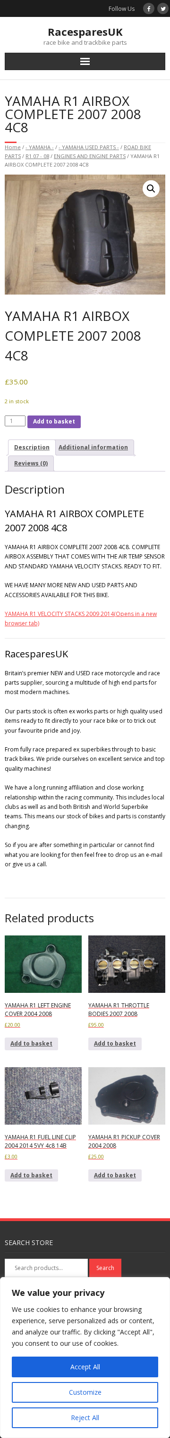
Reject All (85, 1417)
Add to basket (54, 421)
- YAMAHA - (40, 147)
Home (13, 147)
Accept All (85, 1366)
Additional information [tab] (93, 447)
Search (105, 1268)
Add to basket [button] (31, 1043)
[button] (151, 188)
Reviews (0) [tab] (31, 463)
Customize (85, 1392)
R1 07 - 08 (37, 156)
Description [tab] (32, 447)
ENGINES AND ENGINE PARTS (90, 156)
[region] (85, 1357)
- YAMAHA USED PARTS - (89, 147)
